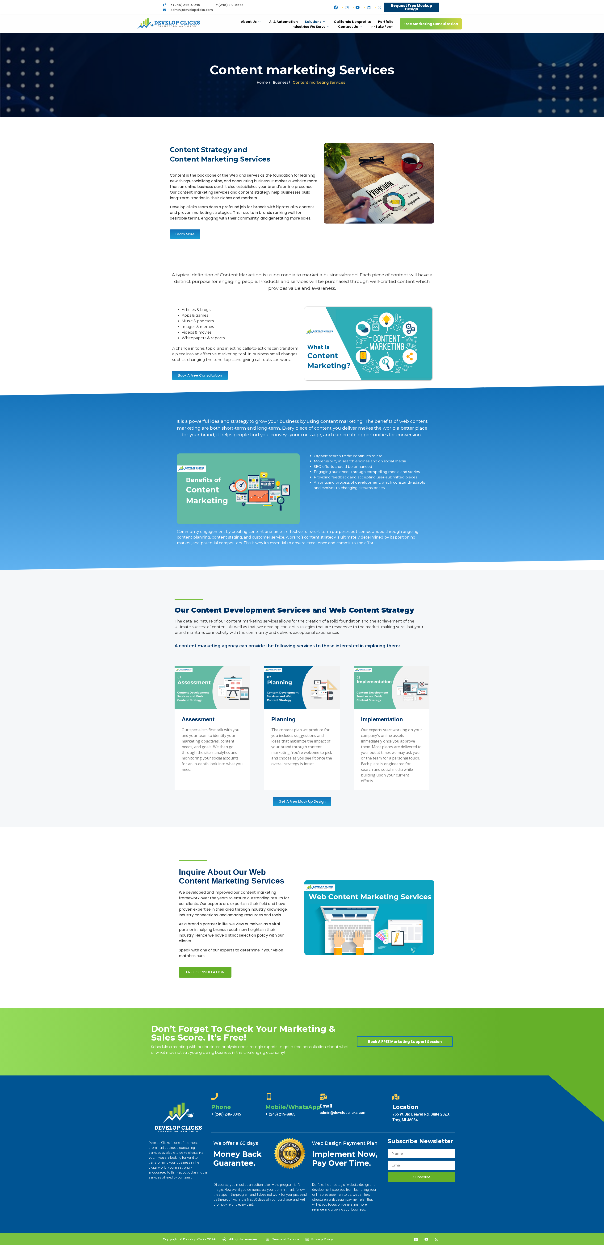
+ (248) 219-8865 (280, 1114)
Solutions (313, 21)
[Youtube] (426, 1239)
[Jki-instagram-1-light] (405, 1239)
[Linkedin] (416, 1239)
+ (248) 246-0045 (226, 1114)
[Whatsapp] (436, 1239)
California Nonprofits (352, 21)
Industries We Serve (309, 26)
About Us (249, 21)
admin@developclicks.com (343, 1112)
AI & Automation (283, 21)
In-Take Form (382, 26)
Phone (221, 1107)
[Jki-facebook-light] (395, 1239)
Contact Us (348, 26)
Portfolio (386, 21)
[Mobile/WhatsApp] (269, 1096)
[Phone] (214, 1096)
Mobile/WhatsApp (292, 1107)
